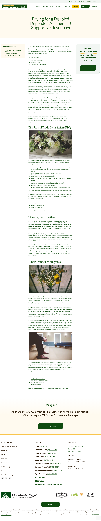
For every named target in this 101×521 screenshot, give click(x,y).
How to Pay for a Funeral (61, 388)
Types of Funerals (35, 204)
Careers (4, 459)
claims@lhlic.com (49, 457)
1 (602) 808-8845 (48, 460)
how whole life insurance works (61, 82)
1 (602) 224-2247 (58, 470)
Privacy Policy (94, 514)
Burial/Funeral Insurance (41, 380)
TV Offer (75, 6)
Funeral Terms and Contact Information (41, 211)
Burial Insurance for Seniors (38, 382)
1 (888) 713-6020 (52, 474)
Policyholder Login (92, 2)
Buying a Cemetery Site (37, 207)
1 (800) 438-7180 (52, 450)
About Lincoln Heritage (9, 447)
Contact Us (67, 6)
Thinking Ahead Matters (39, 235)
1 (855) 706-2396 (45, 446)
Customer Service (72, 1)
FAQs (51, 6)
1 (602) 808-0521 (55, 467)
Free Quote (85, 6)
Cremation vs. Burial (36, 384)
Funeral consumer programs (12, 55)
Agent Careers (40, 477)
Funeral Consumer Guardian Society (49, 298)
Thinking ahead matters (11, 53)
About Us (45, 6)
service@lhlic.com (56, 463)
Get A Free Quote (7, 467)
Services (38, 6)
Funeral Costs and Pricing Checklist (40, 202)
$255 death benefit (55, 86)
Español (95, 6)
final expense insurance (47, 93)
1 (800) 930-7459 (51, 453)
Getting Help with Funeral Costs (46, 388)
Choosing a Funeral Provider (38, 205)
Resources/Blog (6, 471)
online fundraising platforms (55, 89)
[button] (50, 504)
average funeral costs (36, 51)
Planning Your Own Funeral (38, 209)
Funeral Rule (59, 160)
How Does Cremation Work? (38, 379)
